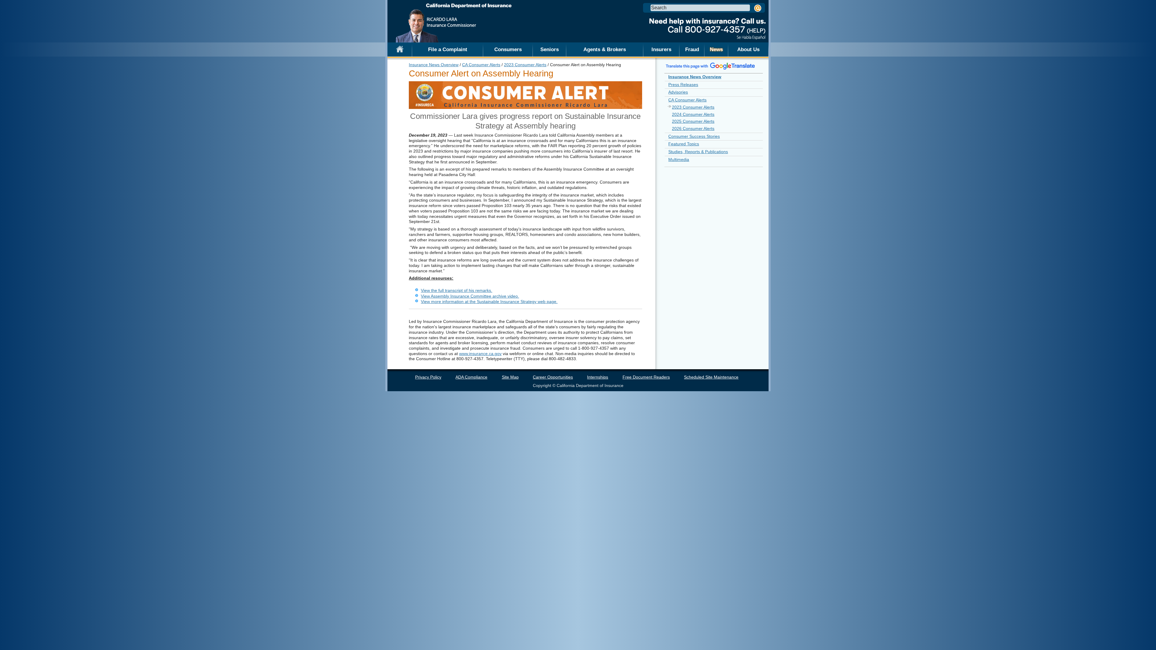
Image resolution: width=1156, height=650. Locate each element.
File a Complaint (447, 49)
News (716, 49)
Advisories (678, 92)
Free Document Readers (646, 377)
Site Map (510, 377)
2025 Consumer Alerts (693, 121)
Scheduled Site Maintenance (711, 377)
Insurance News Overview (433, 64)
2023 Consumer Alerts (525, 64)
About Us (748, 49)
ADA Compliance (471, 377)
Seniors (549, 49)
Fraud (692, 49)
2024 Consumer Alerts (693, 114)
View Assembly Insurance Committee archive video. (470, 296)
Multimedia (678, 159)
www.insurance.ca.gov (480, 353)
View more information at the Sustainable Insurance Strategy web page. (489, 301)
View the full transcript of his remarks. (456, 290)
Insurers (661, 49)
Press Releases (683, 84)
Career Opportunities (553, 377)
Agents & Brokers (604, 49)
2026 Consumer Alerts (693, 128)
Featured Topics (683, 143)
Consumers (508, 49)
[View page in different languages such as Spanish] (710, 65)
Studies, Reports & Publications (698, 151)
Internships (597, 377)
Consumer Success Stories (694, 136)
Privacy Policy (428, 377)
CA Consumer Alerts (481, 64)
